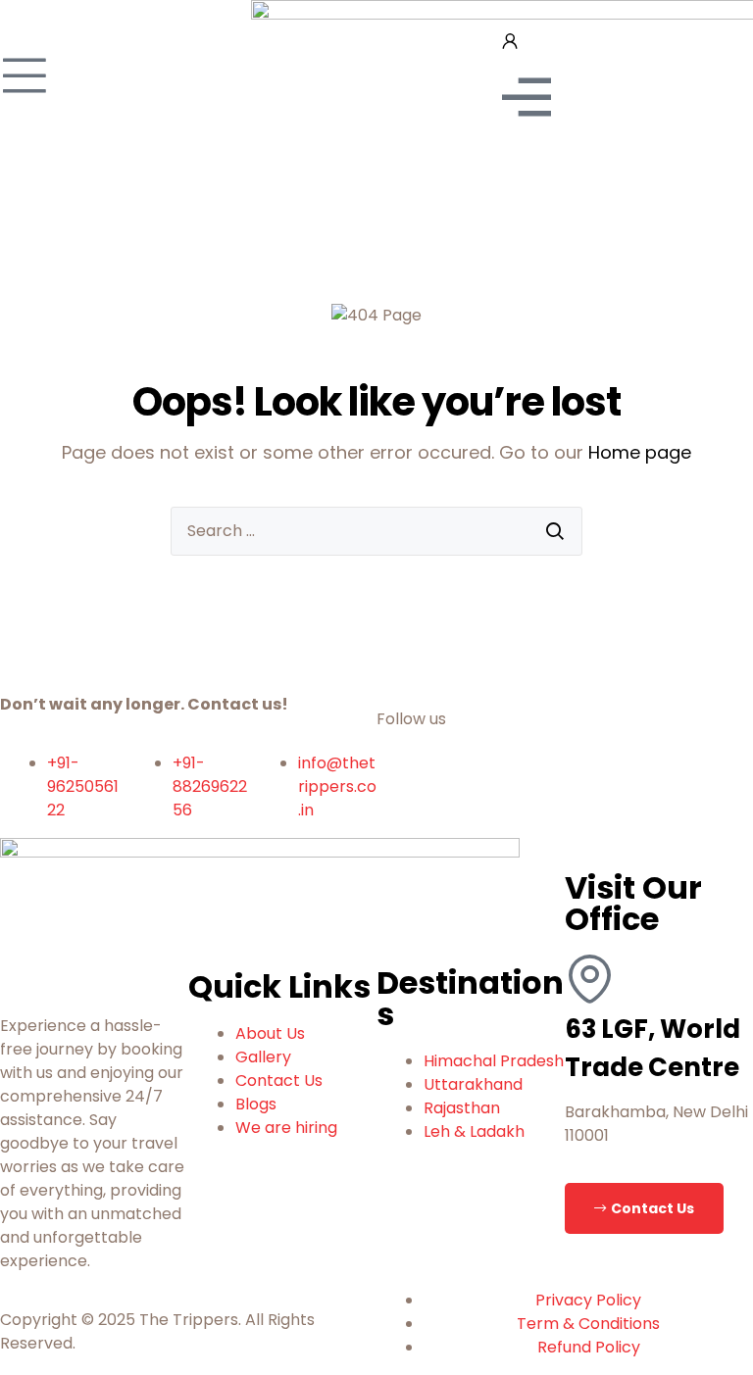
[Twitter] (506, 790)
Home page (639, 452)
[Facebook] (401, 790)
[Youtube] (453, 790)
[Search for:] (376, 531)
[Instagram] (559, 790)
